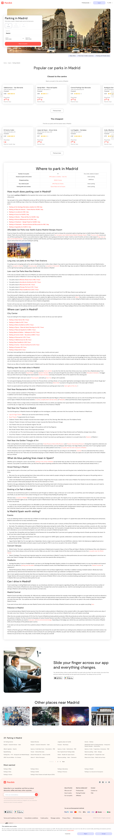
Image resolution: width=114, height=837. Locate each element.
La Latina (37, 399)
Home (5, 63)
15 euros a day (33, 266)
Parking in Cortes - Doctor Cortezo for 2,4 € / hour (24, 345)
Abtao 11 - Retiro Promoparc (38, 757)
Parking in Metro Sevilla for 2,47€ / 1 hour (21, 325)
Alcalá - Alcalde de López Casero (66, 754)
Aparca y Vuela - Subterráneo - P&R (67, 749)
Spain (9, 63)
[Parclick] (6, 3)
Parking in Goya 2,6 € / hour (17, 350)
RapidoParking (7, 751)
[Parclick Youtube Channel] (109, 782)
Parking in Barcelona (63, 769)
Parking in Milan (7, 769)
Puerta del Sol (48, 371)
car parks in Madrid (21, 498)
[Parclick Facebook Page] (106, 782)
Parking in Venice (8, 774)
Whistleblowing (77, 818)
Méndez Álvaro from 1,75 (27, 279)
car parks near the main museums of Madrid (73, 447)
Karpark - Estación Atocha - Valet (12, 744)
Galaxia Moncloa (35, 742)
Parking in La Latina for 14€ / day (19, 212)
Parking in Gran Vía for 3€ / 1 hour (19, 320)
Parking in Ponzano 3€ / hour (17, 347)
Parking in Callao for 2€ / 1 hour (18, 322)
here (92, 604)
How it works (68, 793)
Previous (51, 761)
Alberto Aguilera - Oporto (10, 749)
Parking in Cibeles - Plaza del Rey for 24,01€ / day (24, 217)
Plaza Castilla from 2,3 (26, 289)
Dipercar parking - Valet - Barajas (93, 751)
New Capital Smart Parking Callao (66, 751)
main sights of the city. (70, 386)
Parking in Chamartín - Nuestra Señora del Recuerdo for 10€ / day (29, 224)
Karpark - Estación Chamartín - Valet (40, 744)
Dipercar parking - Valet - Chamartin (67, 757)
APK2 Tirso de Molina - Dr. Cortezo (12, 757)
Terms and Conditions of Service (13, 818)
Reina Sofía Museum (58, 444)
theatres (88, 437)
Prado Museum (47, 444)
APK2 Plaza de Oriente (57, 183)
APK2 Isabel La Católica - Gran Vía (58, 176)
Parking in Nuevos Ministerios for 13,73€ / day (23, 219)
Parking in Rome (35, 769)
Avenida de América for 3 (27, 282)
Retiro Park (56, 383)
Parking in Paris (7, 771)
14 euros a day (95, 235)
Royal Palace (30, 373)
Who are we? (68, 790)
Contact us (94, 790)
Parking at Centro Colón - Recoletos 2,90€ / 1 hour (24, 335)
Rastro (77, 297)
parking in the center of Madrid (44, 461)
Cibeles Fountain (96, 565)
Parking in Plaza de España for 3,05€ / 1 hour (22, 330)
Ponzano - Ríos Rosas (63, 744)
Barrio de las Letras (51, 399)
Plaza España (35, 378)
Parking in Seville (35, 771)
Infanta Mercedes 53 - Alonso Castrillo (40, 754)
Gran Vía (48, 378)
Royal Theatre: (13, 417)
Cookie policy (44, 818)
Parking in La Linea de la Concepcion (94, 771)
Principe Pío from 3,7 (26, 287)
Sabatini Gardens (43, 373)
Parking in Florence (62, 771)
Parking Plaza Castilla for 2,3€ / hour (20, 342)
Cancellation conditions (31, 818)
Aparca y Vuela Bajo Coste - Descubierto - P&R (43, 749)
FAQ (92, 793)
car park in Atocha (18, 266)
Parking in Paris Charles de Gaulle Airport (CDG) (43, 774)
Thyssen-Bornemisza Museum (75, 444)
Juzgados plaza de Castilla (64, 742)
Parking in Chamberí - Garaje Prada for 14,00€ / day (24, 222)
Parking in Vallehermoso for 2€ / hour (20, 340)
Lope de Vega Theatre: (15, 414)
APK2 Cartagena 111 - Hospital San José (94, 754)
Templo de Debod (44, 375)
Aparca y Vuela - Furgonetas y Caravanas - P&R (97, 749)
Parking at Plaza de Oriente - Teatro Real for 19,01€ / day (26, 209)
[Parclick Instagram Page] (100, 782)
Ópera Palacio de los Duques (58, 186)
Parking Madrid (16, 63)
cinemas (79, 451)
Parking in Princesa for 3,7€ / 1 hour (19, 337)
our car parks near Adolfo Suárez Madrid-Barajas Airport (71, 235)
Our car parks (68, 795)
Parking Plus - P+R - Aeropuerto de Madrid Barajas (16, 754)
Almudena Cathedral (92, 373)
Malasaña (62, 399)
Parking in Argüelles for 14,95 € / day (20, 227)
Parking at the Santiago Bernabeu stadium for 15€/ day (25, 207)
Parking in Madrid (89, 769)
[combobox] (24, 33)
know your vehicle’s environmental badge (40, 620)
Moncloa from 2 (24, 284)
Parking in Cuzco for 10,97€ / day (19, 214)
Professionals (80, 790)
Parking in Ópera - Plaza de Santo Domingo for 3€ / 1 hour (26, 327)
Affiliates (78, 795)
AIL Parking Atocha (8, 742)
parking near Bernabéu (27, 565)
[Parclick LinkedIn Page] (103, 782)
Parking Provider (80, 793)
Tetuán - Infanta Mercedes (37, 751)
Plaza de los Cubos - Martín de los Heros (95, 757)
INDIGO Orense (58, 180)
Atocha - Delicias (89, 742)
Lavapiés (43, 399)
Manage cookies (55, 818)
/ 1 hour (38, 279)
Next (63, 761)
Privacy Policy (66, 818)
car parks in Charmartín (52, 266)
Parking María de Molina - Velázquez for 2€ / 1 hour (24, 332)
